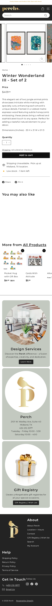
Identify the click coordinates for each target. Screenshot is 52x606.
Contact (31, 533)
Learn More (26, 362)
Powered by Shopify (24, 601)
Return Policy (8, 562)
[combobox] (26, 15)
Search (30, 542)
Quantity (7, 137)
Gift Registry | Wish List (26, 503)
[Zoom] (42, 58)
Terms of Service (10, 570)
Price (5, 87)
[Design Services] (26, 324)
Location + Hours (35, 529)
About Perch (33, 525)
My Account (33, 546)
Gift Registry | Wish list (38, 538)
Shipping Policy (9, 558)
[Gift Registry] (26, 465)
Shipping (6, 150)
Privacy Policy (9, 566)
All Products (34, 245)
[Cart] (43, 9)
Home (5, 70)
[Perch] (26, 392)
